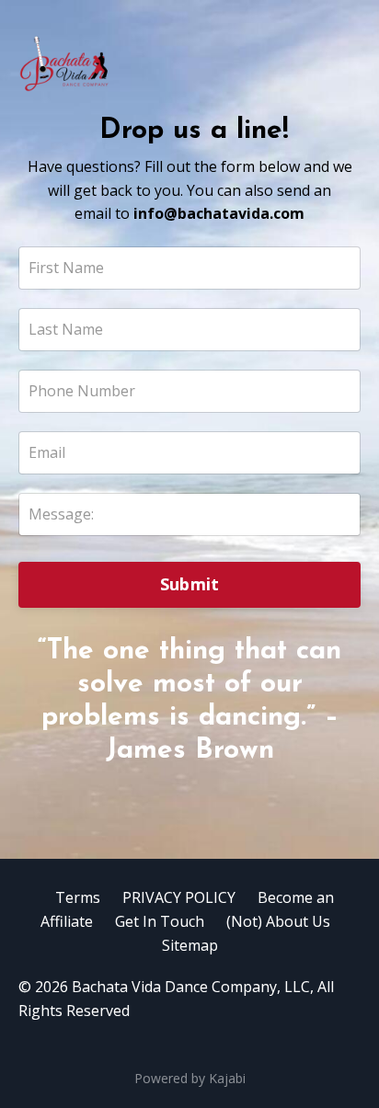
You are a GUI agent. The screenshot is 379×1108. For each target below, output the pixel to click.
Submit (190, 584)
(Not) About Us (278, 921)
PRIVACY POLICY (178, 897)
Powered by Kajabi (190, 1078)
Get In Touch (159, 921)
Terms (77, 897)
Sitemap (190, 945)
